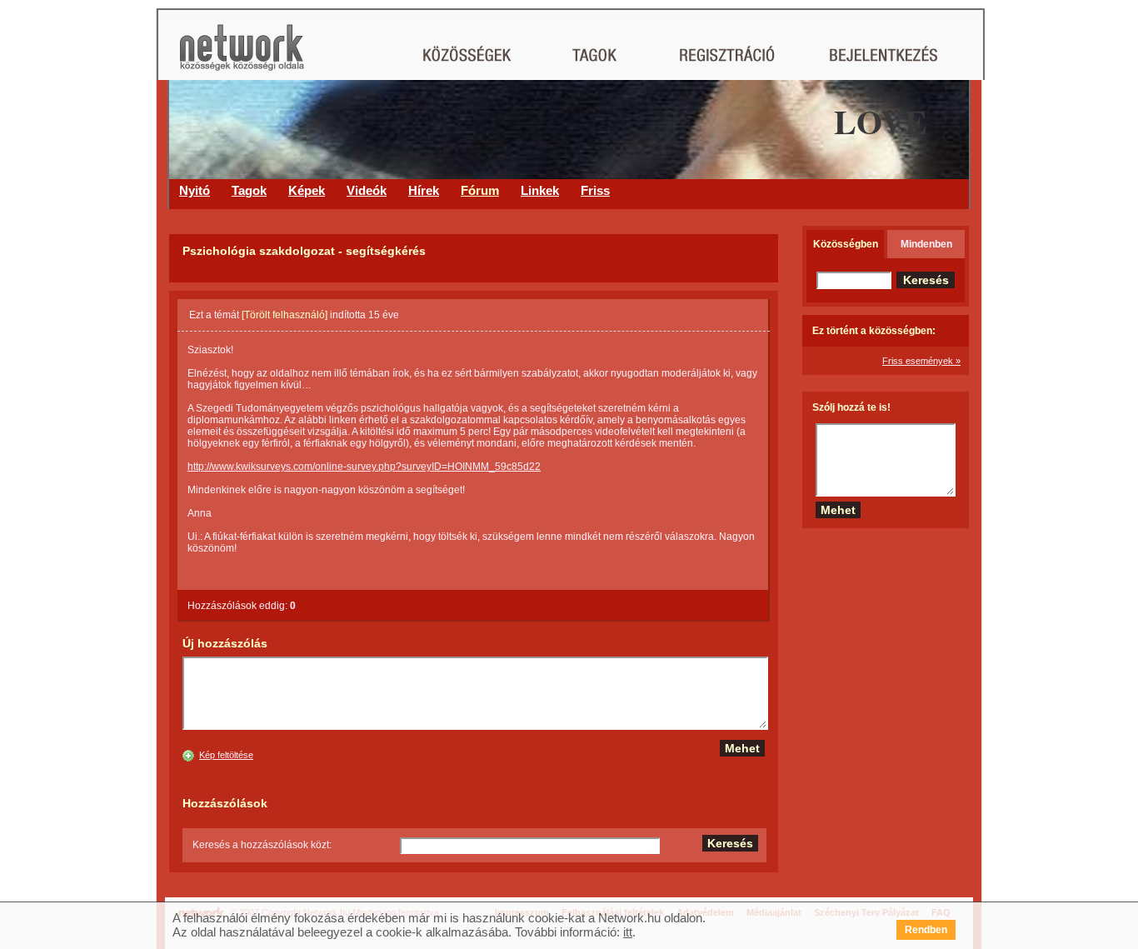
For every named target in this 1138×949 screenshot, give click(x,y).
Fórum (480, 190)
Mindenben (926, 244)
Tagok (249, 190)
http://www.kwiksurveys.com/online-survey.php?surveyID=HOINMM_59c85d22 (364, 466)
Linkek (540, 190)
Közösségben (845, 244)
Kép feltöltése (226, 755)
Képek (306, 190)
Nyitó (194, 190)
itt (627, 932)
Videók (367, 190)
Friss (595, 190)
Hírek (423, 190)
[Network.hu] (241, 55)
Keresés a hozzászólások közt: (262, 845)
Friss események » (921, 361)
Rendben (926, 930)
